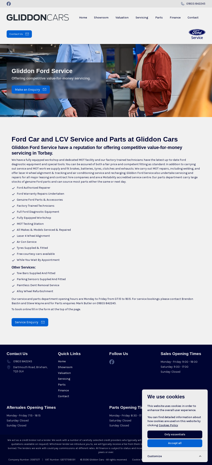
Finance (63, 390)
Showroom (65, 367)
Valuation (64, 373)
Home (62, 361)
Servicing (64, 379)
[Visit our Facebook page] (9, 4)
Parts (62, 384)
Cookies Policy (168, 425)
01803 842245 (106, 303)
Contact (63, 396)
